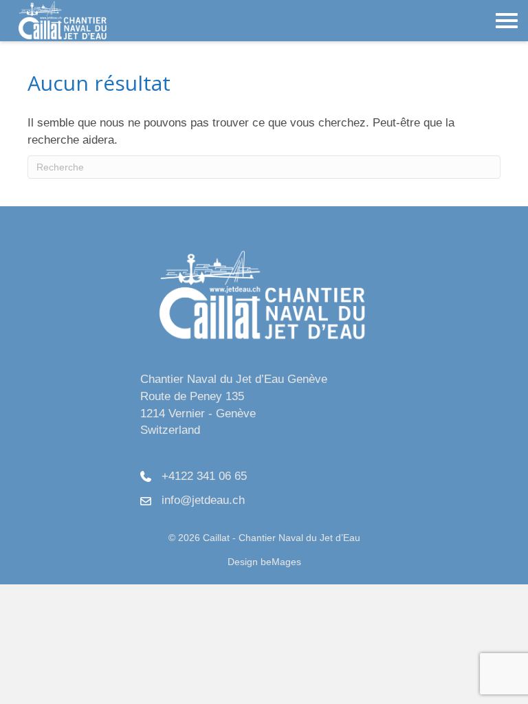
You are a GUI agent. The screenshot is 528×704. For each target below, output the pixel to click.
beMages (281, 561)
